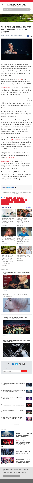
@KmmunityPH (6, 161)
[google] (20, 364)
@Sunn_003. (10, 157)
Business (16, 469)
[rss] (23, 364)
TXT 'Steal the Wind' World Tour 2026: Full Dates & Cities (23, 452)
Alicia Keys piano (15, 199)
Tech (20, 469)
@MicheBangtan (16, 140)
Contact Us (23, 472)
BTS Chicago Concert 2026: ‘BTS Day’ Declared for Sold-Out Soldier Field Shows (14, 391)
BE (26, 199)
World (7, 469)
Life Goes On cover (6, 199)
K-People (26, 469)
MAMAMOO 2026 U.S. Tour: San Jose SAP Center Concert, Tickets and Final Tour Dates (15, 318)
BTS (14, 197)
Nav (2, 4)
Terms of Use (12, 472)
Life (22, 469)
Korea (11, 469)
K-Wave (4, 470)
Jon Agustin (5, 35)
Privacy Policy (6, 472)
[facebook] (13, 364)
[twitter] (16, 364)
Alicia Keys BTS (5, 204)
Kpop (22, 199)
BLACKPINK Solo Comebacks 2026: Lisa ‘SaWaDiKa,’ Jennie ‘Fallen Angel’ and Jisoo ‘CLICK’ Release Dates (13, 419)
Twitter (20, 79)
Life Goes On (5, 88)
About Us (18, 472)
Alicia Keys (9, 197)
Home (4, 469)
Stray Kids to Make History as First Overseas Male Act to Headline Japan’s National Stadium (13, 404)
